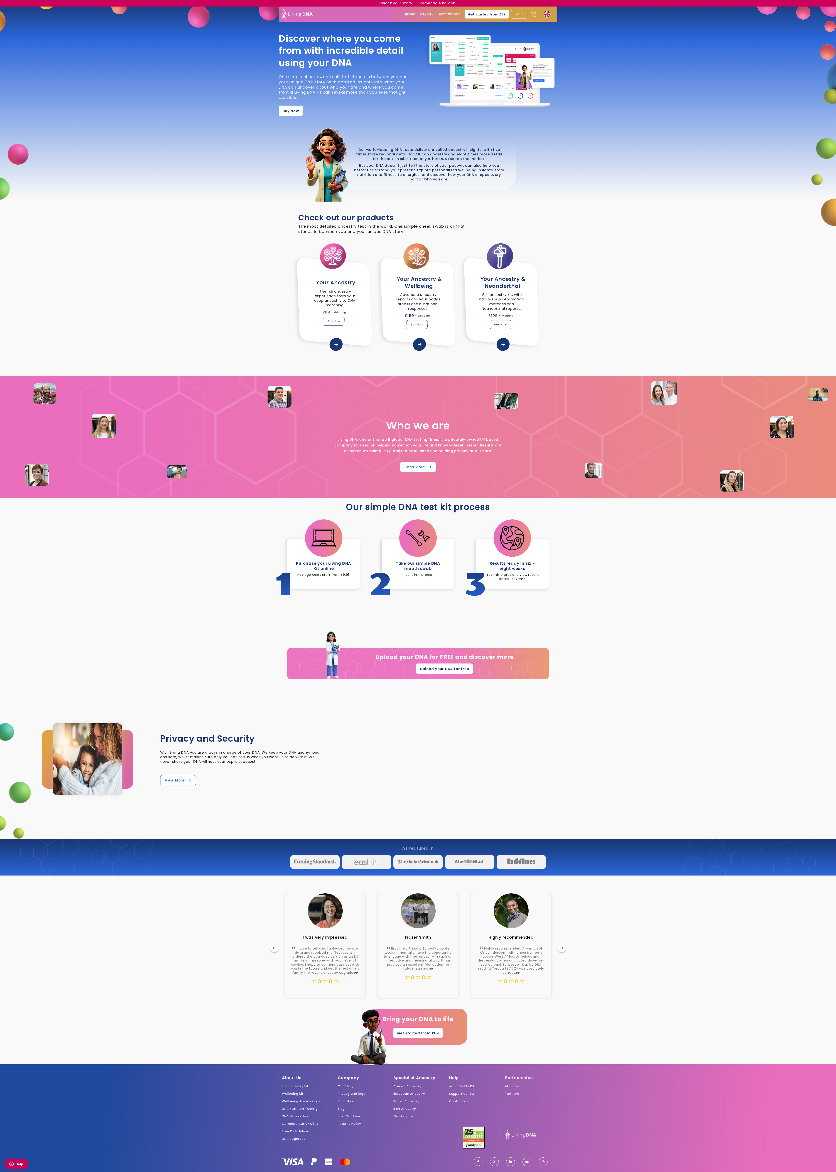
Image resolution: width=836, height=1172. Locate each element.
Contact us (458, 1101)
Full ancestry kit (295, 1086)
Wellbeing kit (292, 1093)
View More (176, 780)
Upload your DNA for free (444, 668)
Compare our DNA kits (300, 1123)
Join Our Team (350, 1116)
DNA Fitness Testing (298, 1116)
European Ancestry (409, 1093)
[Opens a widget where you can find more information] (16, 1164)
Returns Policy (349, 1123)
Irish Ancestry (404, 1108)
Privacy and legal (352, 1093)
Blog (341, 1108)
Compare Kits (449, 14)
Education (346, 1101)
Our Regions (403, 1116)
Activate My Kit (461, 1086)
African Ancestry (407, 1086)
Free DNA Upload (295, 1131)
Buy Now (291, 110)
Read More (416, 467)
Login (519, 14)
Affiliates (512, 1086)
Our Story (346, 1086)
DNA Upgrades (293, 1139)
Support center (462, 1093)
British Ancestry (406, 1101)
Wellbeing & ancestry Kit (302, 1101)
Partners (512, 1093)
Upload (409, 14)
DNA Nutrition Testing (300, 1108)
